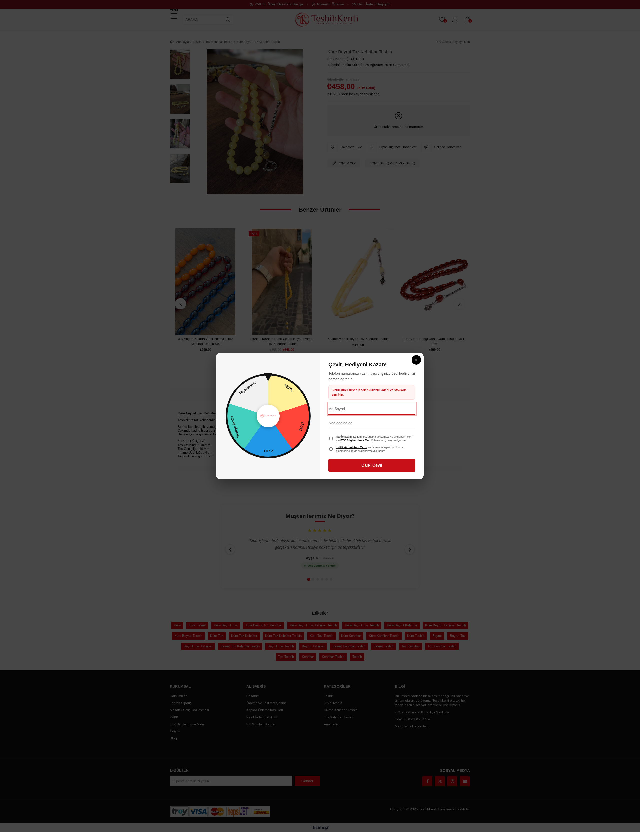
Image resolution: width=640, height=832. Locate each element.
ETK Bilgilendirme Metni (356, 440)
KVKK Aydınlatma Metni (351, 447)
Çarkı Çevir (372, 465)
